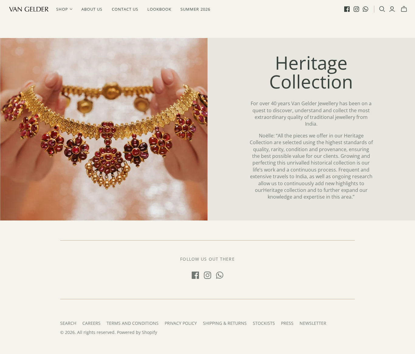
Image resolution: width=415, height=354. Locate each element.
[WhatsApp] (365, 9)
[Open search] (382, 9)
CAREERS (91, 323)
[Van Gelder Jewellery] (29, 9)
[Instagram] (356, 9)
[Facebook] (347, 9)
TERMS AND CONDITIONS (133, 323)
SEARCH (68, 323)
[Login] (392, 9)
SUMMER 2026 (195, 9)
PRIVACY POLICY (181, 323)
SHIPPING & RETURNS (225, 323)
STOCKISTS (264, 323)
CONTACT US (125, 9)
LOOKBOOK (159, 9)
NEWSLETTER (313, 323)
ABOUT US (91, 9)
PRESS (287, 323)
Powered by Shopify (137, 332)
